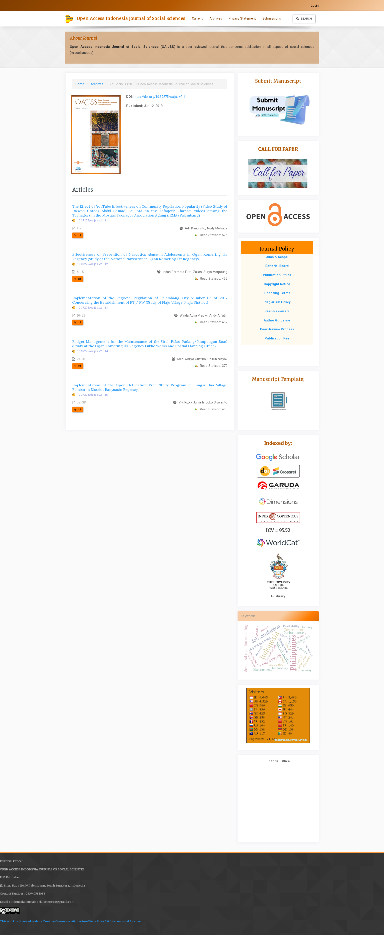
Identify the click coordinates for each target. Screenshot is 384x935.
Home (80, 84)
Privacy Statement (242, 18)
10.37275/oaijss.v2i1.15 (92, 394)
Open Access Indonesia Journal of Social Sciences (131, 18)
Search (306, 18)
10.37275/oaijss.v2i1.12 (92, 264)
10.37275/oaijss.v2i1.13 (92, 307)
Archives (216, 18)
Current (197, 18)
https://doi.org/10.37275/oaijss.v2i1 (159, 96)
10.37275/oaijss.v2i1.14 (92, 351)
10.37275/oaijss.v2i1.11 (92, 220)
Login (315, 5)
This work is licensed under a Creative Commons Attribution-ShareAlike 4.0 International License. (71, 921)
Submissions (271, 18)
